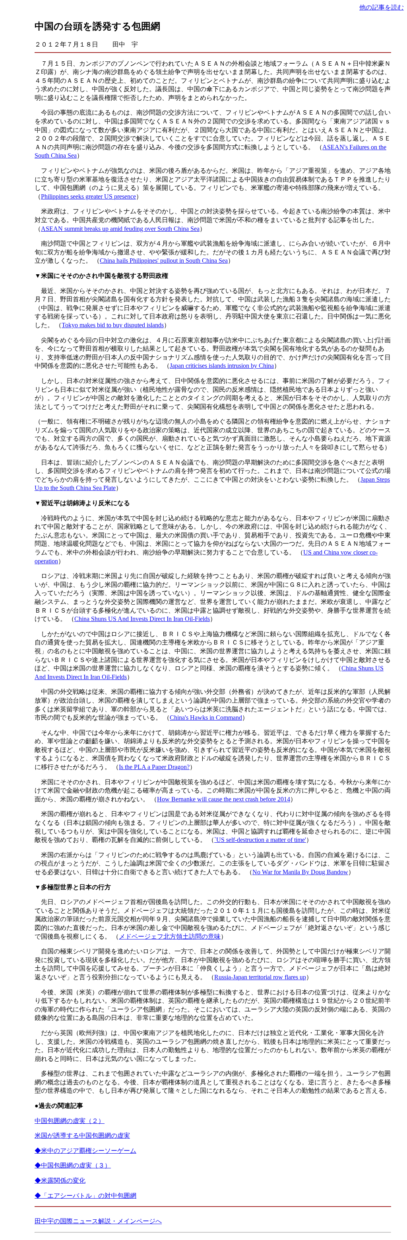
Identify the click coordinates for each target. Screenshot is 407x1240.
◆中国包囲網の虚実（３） (73, 1165)
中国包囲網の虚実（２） (70, 1120)
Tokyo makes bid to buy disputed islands (113, 325)
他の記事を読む (381, 7)
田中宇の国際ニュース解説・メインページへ (98, 1221)
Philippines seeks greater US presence (88, 196)
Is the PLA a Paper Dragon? (154, 767)
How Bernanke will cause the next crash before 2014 (223, 799)
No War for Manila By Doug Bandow (300, 872)
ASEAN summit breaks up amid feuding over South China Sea (120, 228)
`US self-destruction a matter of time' (260, 839)
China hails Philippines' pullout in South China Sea (164, 260)
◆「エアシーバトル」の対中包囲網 (85, 1195)
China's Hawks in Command (206, 717)
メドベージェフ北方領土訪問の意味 (170, 936)
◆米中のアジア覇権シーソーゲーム (85, 1150)
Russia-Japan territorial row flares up (260, 977)
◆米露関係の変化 (60, 1180)
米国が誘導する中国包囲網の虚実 (82, 1135)
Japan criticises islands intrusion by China (222, 365)
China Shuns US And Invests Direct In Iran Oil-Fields (142, 618)
